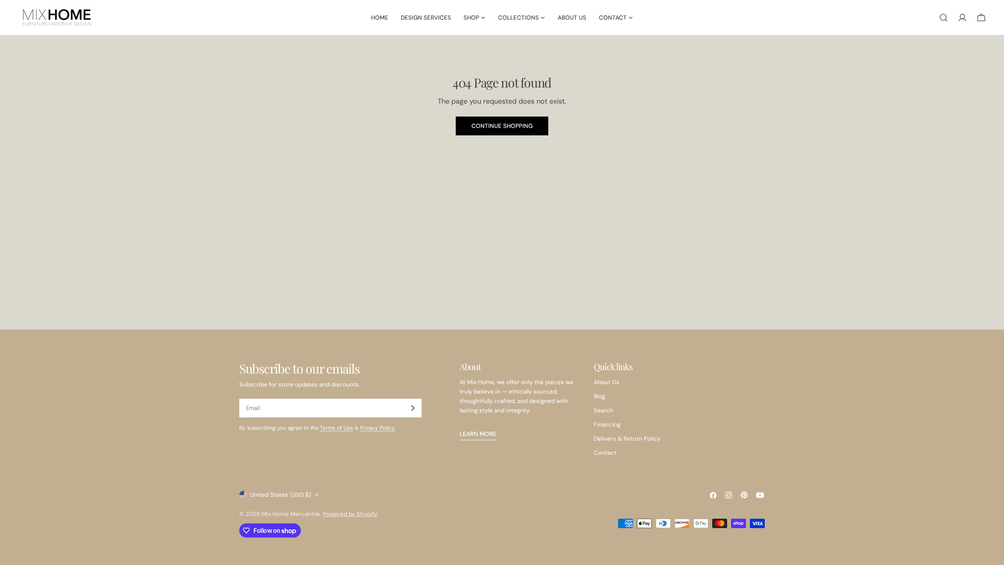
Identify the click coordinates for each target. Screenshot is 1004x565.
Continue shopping (502, 126)
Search (603, 410)
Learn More (478, 434)
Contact (605, 453)
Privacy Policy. (377, 428)
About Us (606, 382)
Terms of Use (336, 428)
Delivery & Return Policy (627, 439)
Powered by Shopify (350, 514)
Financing (607, 424)
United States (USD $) (280, 495)
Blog (599, 396)
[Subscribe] (412, 408)
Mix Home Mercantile (291, 514)
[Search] (943, 18)
